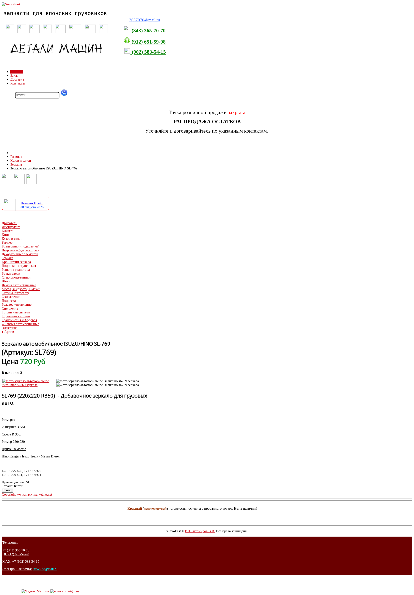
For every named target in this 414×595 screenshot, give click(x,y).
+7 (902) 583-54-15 (25, 561)
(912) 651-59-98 (148, 42)
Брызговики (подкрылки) (20, 246)
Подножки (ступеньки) (19, 266)
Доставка (17, 79)
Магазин (16, 72)
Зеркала (7, 258)
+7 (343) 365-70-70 (15, 550)
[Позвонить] (7, 183)
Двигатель (9, 223)
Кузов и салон (12, 238)
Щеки (6, 281)
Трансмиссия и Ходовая (19, 320)
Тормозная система (16, 316)
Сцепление (10, 308)
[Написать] (19, 183)
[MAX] (31, 183)
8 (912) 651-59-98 (16, 554)
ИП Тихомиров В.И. (200, 531)
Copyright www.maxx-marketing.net (27, 494)
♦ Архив (8, 332)
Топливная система (16, 312)
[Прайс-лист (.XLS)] (10, 209)
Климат (7, 231)
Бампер (7, 242)
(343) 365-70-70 (148, 30)
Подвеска (9, 300)
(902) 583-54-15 (148, 52)
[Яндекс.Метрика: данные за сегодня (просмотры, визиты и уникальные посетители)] (36, 591)
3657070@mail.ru (45, 569)
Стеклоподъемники (16, 277)
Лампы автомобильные (19, 285)
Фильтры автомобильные (20, 324)
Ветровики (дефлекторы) (20, 250)
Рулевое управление (16, 304)
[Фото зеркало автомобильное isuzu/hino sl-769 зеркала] (28, 385)
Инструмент (11, 227)
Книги (6, 234)
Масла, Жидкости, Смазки (21, 289)
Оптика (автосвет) (15, 293)
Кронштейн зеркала (16, 262)
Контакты (17, 83)
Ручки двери (11, 273)
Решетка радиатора (16, 269)
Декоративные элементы (20, 254)
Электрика (9, 328)
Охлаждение (11, 297)
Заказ (14, 75)
